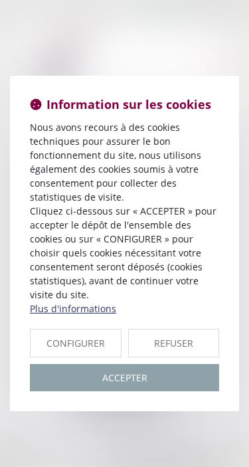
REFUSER (173, 343)
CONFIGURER (75, 343)
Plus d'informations (73, 308)
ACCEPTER (124, 377)
